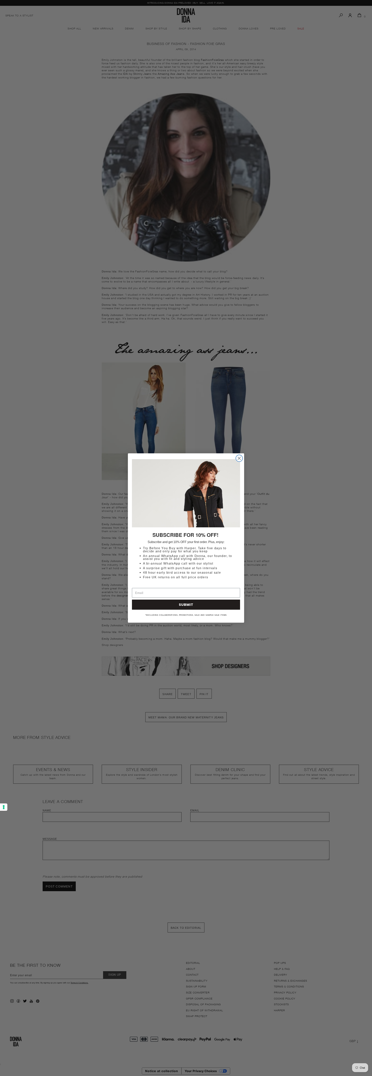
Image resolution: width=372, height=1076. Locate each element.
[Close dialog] (239, 458)
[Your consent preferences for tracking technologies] (3, 807)
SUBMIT (186, 604)
